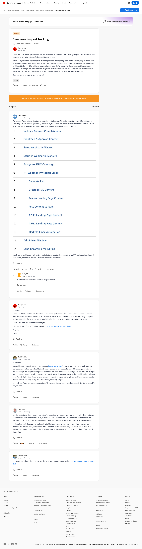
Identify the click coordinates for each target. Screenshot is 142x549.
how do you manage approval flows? (58, 326)
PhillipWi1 (25, 274)
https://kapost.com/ (55, 366)
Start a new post (69, 98)
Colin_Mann (22, 409)
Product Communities (13, 10)
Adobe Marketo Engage (27, 10)
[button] (129, 10)
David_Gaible (22, 357)
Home (3, 10)
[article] (54, 192)
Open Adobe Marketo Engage (117, 21)
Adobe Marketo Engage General (44, 10)
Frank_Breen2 (22, 115)
